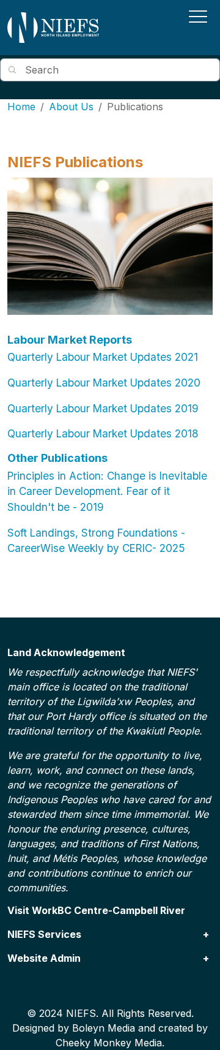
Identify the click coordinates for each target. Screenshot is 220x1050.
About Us (71, 106)
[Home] (53, 27)
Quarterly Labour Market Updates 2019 (103, 408)
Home (21, 106)
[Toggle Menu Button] (198, 16)
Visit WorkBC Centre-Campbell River (96, 910)
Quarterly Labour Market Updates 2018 (103, 433)
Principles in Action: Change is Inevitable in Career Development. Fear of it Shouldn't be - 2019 (107, 491)
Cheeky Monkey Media (109, 1043)
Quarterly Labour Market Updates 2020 (103, 382)
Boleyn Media (103, 1028)
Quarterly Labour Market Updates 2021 (102, 356)
